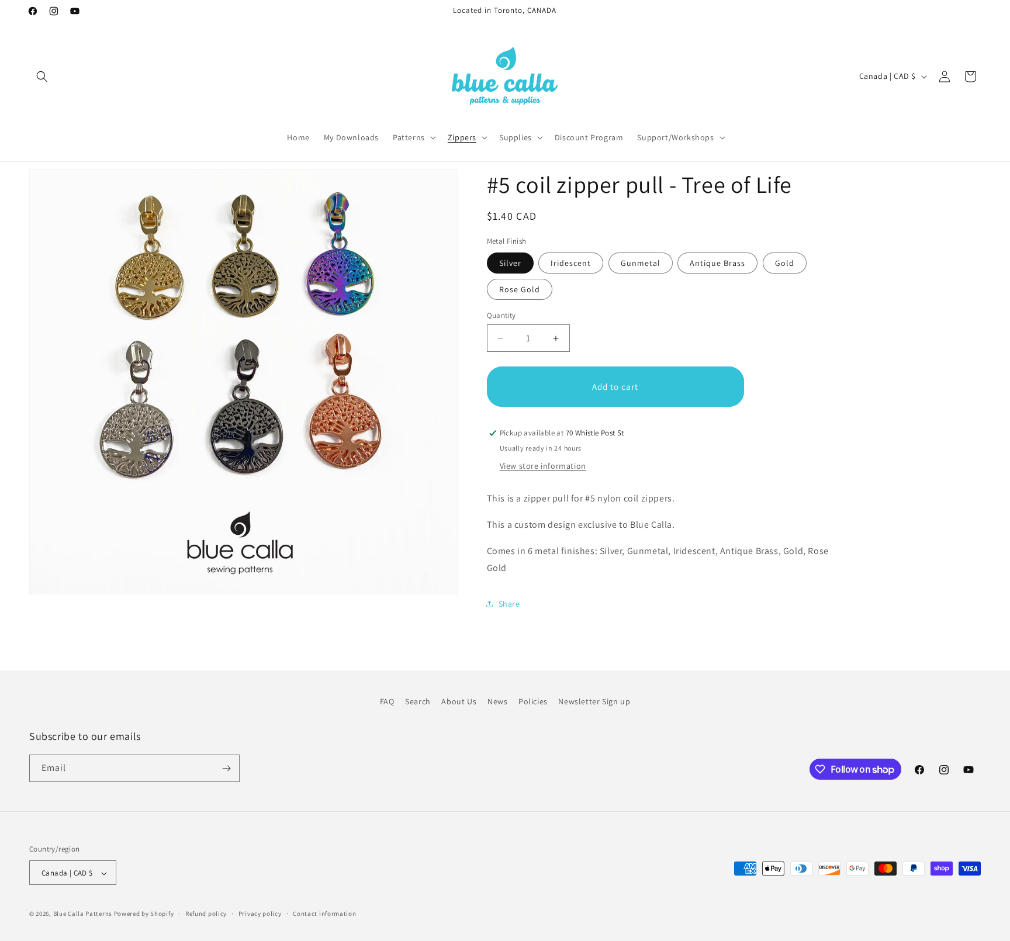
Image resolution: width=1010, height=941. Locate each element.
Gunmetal (640, 263)
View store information (543, 466)
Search (418, 701)
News (497, 701)
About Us (458, 701)
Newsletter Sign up (594, 701)
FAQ (387, 701)
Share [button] (509, 603)
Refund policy (206, 913)
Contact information (324, 913)
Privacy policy (260, 913)
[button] (42, 76)
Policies (533, 701)
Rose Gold (519, 289)
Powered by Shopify (144, 914)
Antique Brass (717, 263)
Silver (510, 263)
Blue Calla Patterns (82, 914)
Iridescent (571, 263)
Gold (784, 263)
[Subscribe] (226, 768)
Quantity (501, 315)
